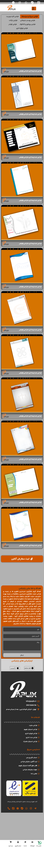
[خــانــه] (25, 842)
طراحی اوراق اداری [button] (22, 28)
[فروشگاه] (32, 842)
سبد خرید (10, 846)
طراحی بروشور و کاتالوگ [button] (28, 24)
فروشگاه (32, 846)
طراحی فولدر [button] (12, 24)
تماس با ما (38, 846)
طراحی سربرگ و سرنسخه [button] (30, 16)
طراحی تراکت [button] (13, 20)
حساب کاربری (18, 846)
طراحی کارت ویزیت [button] (12, 16)
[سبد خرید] (11, 842)
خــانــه (25, 846)
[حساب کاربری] (18, 842)
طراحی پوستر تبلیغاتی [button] (27, 20)
